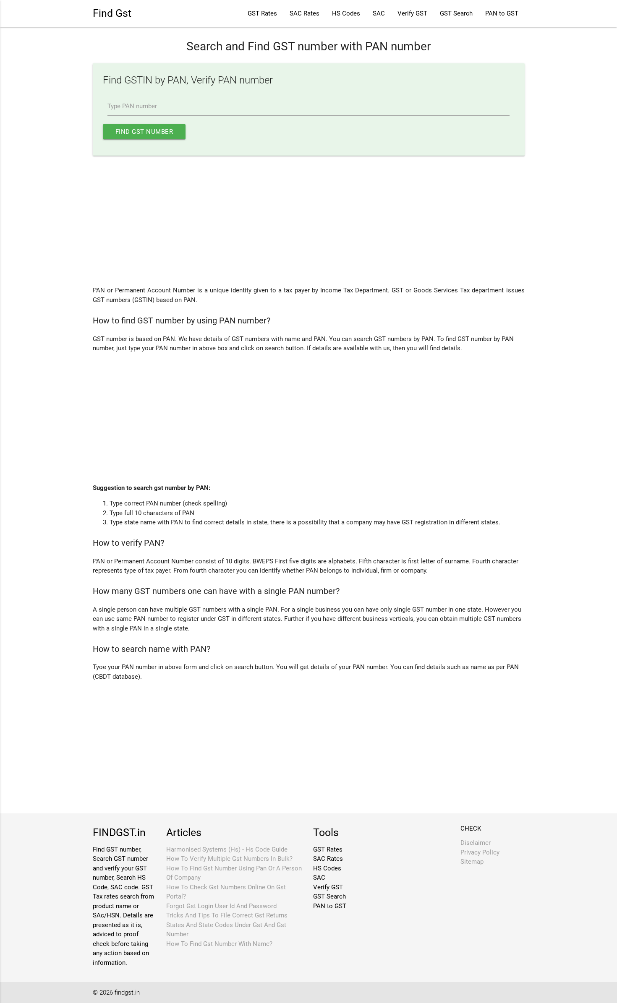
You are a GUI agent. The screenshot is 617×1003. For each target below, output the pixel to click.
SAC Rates (304, 13)
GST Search (456, 13)
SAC (379, 13)
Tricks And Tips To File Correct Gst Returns (227, 915)
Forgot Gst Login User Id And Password (221, 906)
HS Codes (346, 13)
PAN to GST (501, 13)
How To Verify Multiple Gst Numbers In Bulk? (229, 858)
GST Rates (262, 13)
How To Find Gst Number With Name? (219, 944)
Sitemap (472, 861)
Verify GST (412, 13)
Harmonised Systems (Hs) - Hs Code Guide (227, 849)
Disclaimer (475, 843)
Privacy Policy (479, 852)
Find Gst (112, 13)
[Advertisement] (308, 220)
